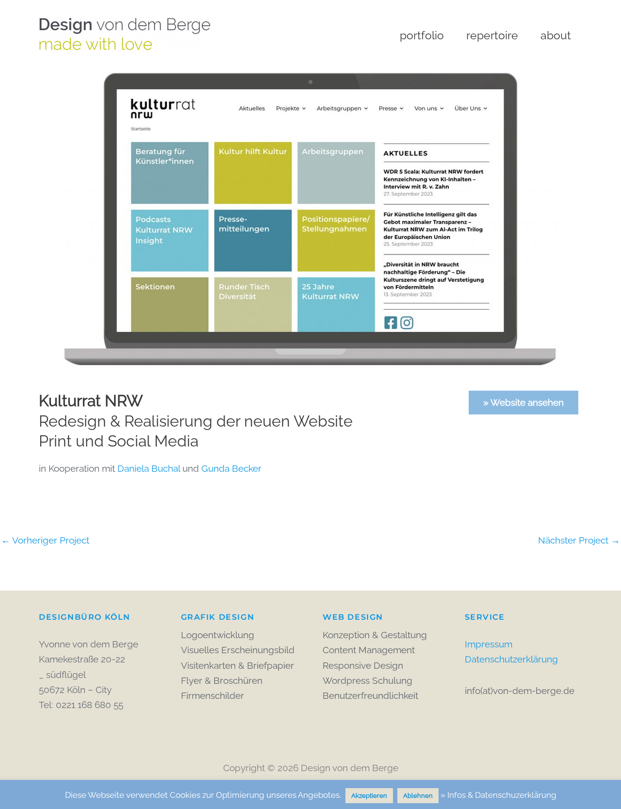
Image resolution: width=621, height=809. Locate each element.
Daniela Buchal (148, 468)
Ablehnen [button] (418, 795)
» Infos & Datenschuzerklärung (498, 795)
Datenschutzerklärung (511, 659)
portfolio (422, 35)
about (555, 35)
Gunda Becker (231, 468)
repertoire (492, 35)
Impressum (488, 644)
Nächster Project (579, 540)
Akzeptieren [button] (369, 795)
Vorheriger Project (45, 540)
